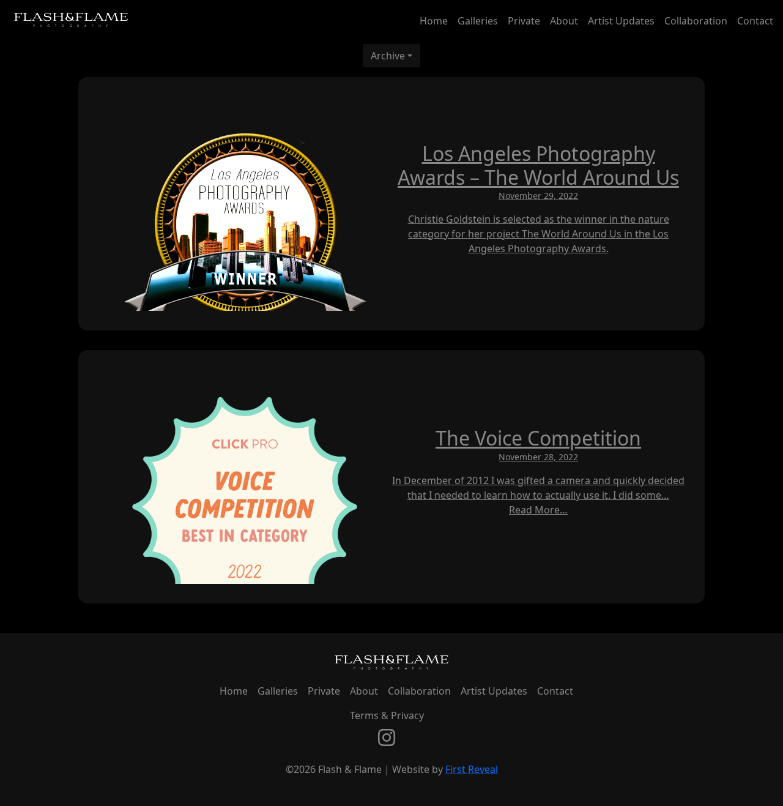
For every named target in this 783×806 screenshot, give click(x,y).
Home (434, 21)
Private (524, 21)
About (564, 21)
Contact (755, 21)
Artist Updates (621, 21)
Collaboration (695, 21)
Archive (388, 55)
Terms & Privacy (387, 715)
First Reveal (471, 769)
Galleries (478, 21)
